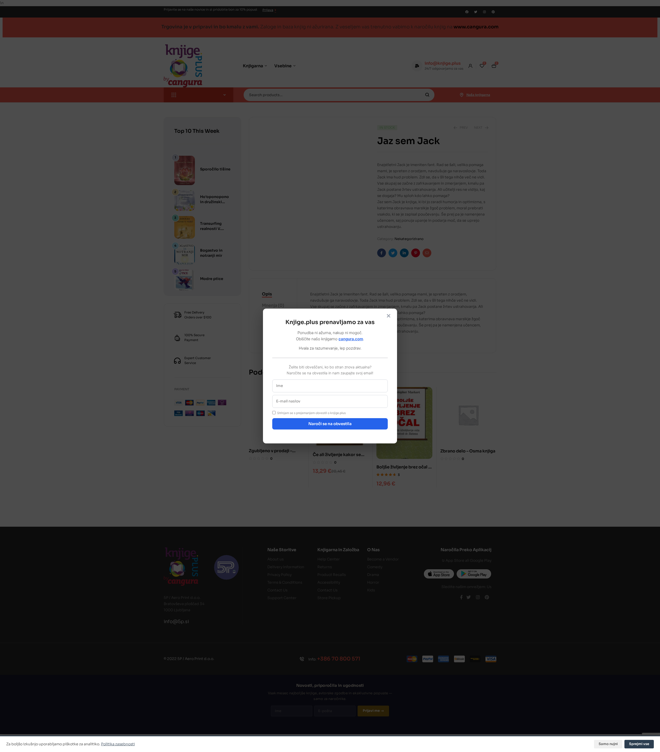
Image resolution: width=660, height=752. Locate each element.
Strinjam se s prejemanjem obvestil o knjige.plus (311, 413)
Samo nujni (608, 744)
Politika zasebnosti (118, 744)
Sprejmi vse (639, 744)
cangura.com (351, 338)
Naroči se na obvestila (330, 423)
